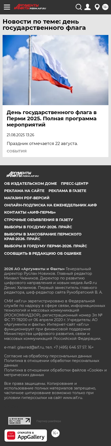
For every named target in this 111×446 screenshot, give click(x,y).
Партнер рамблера (48, 421)
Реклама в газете (67, 190)
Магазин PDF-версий (27, 198)
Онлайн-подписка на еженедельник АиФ (50, 205)
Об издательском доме (30, 183)
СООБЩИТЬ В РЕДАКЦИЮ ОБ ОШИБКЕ (42, 253)
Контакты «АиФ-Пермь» (30, 212)
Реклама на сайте (24, 190)
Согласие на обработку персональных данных (48, 356)
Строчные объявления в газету (38, 219)
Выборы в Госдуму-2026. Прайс (38, 227)
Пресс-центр (74, 183)
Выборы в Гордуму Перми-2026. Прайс (45, 246)
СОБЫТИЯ (17, 151)
